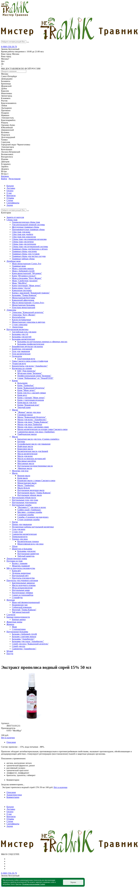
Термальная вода (19, 536)
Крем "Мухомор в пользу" (24, 276)
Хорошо (73, 882)
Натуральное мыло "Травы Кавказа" (34, 493)
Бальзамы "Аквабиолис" (23, 639)
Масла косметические (27, 454)
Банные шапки (19, 619)
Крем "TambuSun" (25, 385)
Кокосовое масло (25, 449)
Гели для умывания (21, 351)
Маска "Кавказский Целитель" (31, 417)
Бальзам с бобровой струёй (24, 634)
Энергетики (17, 327)
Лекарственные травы (17, 558)
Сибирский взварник (22, 607)
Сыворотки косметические (24, 534)
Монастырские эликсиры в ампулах (28, 322)
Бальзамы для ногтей (21, 337)
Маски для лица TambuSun (29, 424)
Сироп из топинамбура (22, 595)
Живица (10, 624)
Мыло (15, 473)
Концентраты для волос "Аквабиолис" (30, 366)
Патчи (15, 522)
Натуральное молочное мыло (30, 490)
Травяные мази (19, 266)
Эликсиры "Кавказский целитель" (28, 312)
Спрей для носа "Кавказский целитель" (30, 644)
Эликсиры (11, 310)
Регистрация (14, 179)
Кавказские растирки (22, 290)
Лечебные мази (14, 261)
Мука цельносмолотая (22, 588)
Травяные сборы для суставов (26, 254)
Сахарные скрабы (25, 514)
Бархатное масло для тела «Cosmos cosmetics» (38, 439)
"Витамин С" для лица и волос (31, 507)
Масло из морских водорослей (31, 458)
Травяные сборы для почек (24, 251)
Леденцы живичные (21, 573)
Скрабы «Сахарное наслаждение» (33, 517)
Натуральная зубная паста (24, 497)
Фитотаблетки (18, 317)
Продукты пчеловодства (23, 578)
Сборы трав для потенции (24, 244)
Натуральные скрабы (21, 505)
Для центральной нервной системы (28, 224)
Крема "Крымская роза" (28, 405)
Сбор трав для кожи (21, 232)
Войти (4, 179)
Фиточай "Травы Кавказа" (24, 610)
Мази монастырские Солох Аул (26, 263)
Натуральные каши (21, 590)
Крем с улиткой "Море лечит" (31, 397)
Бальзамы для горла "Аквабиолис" (28, 641)
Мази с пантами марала (23, 268)
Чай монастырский (21, 612)
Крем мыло (22, 478)
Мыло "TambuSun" (26, 485)
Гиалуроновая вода (26, 358)
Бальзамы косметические (23, 339)
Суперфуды (17, 597)
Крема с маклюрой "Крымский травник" (31, 293)
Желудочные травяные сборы (25, 227)
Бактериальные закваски (23, 583)
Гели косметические (21, 354)
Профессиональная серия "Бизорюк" (34, 376)
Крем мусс (22, 395)
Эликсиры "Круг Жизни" (24, 315)
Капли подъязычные (21, 319)
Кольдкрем (22, 383)
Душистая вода (19, 363)
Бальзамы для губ (20, 334)
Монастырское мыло (27, 483)
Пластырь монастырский (23, 307)
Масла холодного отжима (24, 585)
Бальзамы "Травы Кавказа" (24, 295)
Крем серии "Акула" (21, 288)
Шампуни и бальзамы (22, 549)
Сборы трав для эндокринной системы (30, 246)
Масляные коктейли (26, 461)
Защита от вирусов (15, 217)
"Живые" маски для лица (29, 412)
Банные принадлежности (18, 617)
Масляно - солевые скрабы (29, 512)
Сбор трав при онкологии (24, 237)
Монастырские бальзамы (23, 305)
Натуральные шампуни (28, 553)
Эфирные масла (24, 468)
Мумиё (10, 651)
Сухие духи (17, 532)
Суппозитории (19, 629)
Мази (14, 627)
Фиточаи (11, 600)
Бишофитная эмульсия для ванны (27, 346)
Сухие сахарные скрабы (28, 519)
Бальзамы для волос (26, 551)
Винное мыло (23, 475)
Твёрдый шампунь (25, 556)
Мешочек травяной (21, 566)
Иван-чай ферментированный (26, 602)
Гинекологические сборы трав (26, 222)
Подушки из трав (15, 561)
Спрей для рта (18, 646)
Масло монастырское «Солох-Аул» (28, 302)
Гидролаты (17, 356)
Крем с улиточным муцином (30, 400)
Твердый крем (24, 407)
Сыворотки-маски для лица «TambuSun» (36, 432)
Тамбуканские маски (27, 434)
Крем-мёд (16, 571)
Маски (15, 410)
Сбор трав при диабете (22, 234)
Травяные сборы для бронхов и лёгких (30, 249)
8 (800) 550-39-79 (9, 46)
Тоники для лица (20, 539)
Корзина (5, 176)
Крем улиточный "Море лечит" (26, 285)
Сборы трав (12, 220)
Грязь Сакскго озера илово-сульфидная (30, 361)
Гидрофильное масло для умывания (33, 444)
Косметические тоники (28, 541)
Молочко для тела (20, 471)
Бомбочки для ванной (22, 349)
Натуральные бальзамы (17, 631)
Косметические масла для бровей (32, 451)
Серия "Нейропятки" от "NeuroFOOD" (35, 378)
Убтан (15, 546)
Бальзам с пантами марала (24, 636)
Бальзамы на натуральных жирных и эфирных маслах (42, 341)
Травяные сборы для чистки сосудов (29, 256)
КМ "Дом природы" (26, 371)
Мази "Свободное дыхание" (25, 280)
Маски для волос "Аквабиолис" (32, 419)
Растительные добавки (22, 592)
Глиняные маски (25, 415)
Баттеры (21, 441)
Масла (15, 436)
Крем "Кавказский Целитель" (31, 388)
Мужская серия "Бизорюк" (29, 373)
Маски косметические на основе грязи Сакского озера (42, 429)
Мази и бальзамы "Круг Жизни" (27, 278)
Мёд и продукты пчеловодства (21, 568)
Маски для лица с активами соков (33, 427)
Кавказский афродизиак (23, 300)
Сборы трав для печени (23, 241)
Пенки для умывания (22, 524)
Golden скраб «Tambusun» (29, 510)
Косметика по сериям (22, 368)
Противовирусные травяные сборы (28, 229)
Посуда (10, 653)
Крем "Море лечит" (26, 390)
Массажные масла (25, 463)
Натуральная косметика (17, 329)
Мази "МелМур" (19, 283)
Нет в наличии (8, 737)
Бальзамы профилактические (30, 344)
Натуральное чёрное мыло (29, 495)
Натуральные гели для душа (25, 500)
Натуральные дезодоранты (24, 502)
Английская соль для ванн (24, 332)
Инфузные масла (25, 446)
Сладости (11, 614)
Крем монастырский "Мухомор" (27, 273)
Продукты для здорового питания (22, 580)
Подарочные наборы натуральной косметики (33, 527)
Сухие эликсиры (19, 324)
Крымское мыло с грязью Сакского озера (36, 480)
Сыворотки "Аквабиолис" (24, 649)
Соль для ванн (18, 529)
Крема (15, 380)
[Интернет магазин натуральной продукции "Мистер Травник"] (15, 15)
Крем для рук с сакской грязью (31, 393)
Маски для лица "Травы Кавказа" (32, 422)
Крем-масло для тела (27, 402)
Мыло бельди (23, 488)
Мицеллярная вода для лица (30, 544)
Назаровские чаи (20, 605)
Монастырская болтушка (23, 298)
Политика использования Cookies (33, 884)
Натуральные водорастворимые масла (35, 466)
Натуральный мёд (20, 575)
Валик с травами (19, 563)
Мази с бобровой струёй (23, 271)
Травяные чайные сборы (23, 259)
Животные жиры (14, 622)
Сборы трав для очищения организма (29, 239)
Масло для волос (25, 456)
